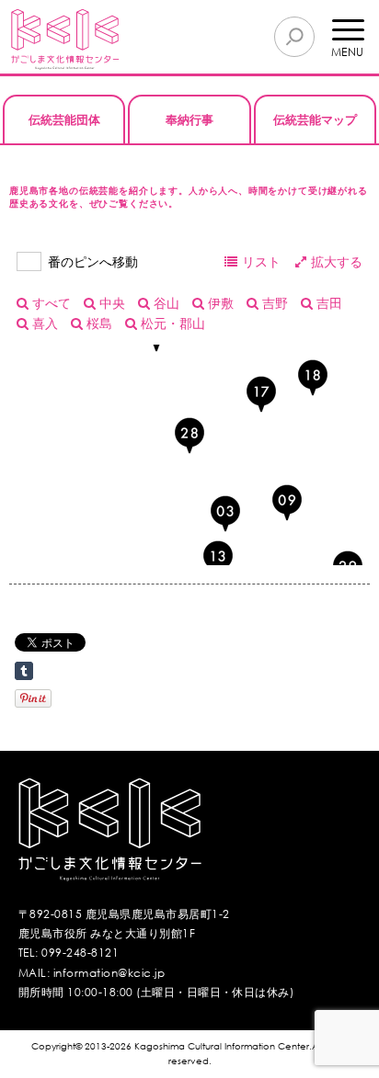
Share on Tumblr (24, 671)
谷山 (164, 303)
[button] (218, 558)
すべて (50, 303)
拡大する (336, 261)
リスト (261, 261)
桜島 (97, 323)
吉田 (327, 303)
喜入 (43, 323)
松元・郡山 (171, 323)
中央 (110, 303)
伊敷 (219, 303)
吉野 (273, 303)
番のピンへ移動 (93, 261)
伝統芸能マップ (315, 119)
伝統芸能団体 (64, 119)
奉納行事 (189, 119)
